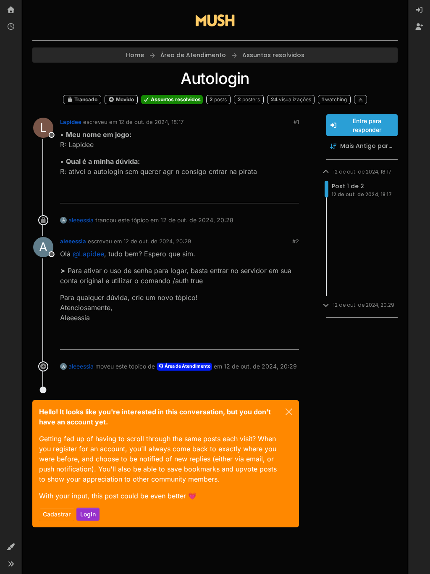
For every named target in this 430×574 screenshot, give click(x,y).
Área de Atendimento (187, 366)
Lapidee (70, 121)
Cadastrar (57, 514)
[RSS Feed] (360, 99)
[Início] (10, 10)
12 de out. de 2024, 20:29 (157, 241)
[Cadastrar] (419, 27)
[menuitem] (419, 10)
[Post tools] (291, 193)
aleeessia (81, 220)
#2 (295, 241)
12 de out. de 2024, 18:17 (151, 121)
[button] (10, 547)
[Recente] (10, 27)
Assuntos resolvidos (175, 99)
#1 (296, 121)
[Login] (419, 10)
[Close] (289, 412)
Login (88, 514)
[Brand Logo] (215, 20)
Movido (124, 99)
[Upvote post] (262, 193)
